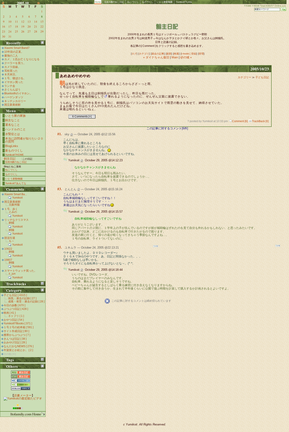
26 (22, 31)
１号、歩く (11, 209)
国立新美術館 (12, 104)
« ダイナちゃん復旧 (156, 57)
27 (29, 31)
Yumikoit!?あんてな (15, 183)
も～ (11, 240)
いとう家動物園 (164, 2)
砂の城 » (186, 57)
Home (98, 2)
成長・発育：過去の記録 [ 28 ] (26, 301)
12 (22, 21)
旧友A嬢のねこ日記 (114, 2)
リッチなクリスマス (16, 219)
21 (35, 26)
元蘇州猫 (14, 204)
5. (60, 247)
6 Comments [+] (81, 116)
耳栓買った (11, 70)
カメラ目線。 (12, 67)
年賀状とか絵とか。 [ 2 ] (18, 350)
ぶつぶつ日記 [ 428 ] (16, 309)
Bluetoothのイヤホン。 (18, 93)
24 (10, 31)
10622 (8, 248)
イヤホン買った (13, 82)
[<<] (5, 3)
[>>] (41, 3)
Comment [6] (240, 121)
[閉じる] (42, 42)
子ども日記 (262, 77)
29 (42, 31)
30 (3, 36)
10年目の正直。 (14, 51)
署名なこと (12, 124)
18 (16, 26)
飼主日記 (10, 158)
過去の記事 (157, 53)
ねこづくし (133, 2)
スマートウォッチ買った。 (20, 270)
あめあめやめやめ (75, 76)
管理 (201, 53)
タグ (134, 53)
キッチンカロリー (15, 101)
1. (60, 133)
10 (10, 21)
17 (10, 26)
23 (3, 31)
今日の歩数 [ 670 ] (14, 305)
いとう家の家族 (15, 115)
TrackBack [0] (260, 121)
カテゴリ (144, 53)
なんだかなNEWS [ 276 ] (18, 346)
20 (29, 26)
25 (16, 31)
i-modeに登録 (188, 53)
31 (10, 36)
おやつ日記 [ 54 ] (14, 319)
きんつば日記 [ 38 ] (15, 338)
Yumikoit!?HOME (14, 154)
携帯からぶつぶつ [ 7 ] (17, 335)
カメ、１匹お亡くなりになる (22, 59)
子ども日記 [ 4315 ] (15, 295)
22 (42, 26)
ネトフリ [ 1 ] (16, 316)
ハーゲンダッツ (13, 97)
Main (175, 57)
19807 (8, 259)
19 (22, 26)
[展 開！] (42, 283)
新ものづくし (14, 150)
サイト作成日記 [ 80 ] (16, 331)
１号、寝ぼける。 (15, 78)
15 (42, 21)
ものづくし (147, 2)
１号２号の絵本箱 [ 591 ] (18, 327)
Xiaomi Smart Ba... (15, 194)
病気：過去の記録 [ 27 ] (22, 298)
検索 (176, 53)
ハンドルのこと (15, 129)
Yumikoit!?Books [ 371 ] (18, 323)
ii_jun (12, 273)
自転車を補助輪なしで (88, 96)
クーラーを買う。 (15, 63)
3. (60, 188)
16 (3, 26)
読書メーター (23, 395)
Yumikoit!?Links (184, 2)
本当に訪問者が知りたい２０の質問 (24, 140)
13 (29, 21)
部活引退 (9, 238)
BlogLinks (11, 146)
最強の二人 (11, 55)
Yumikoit (17, 197)
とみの (13, 212)
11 (16, 21)
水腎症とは (12, 134)
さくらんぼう (12, 89)
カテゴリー (245, 77)
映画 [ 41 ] (10, 312)
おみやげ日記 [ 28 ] (15, 342)
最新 (168, 53)
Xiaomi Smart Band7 (17, 48)
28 (35, 31)
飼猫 (11, 222)
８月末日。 (11, 74)
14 (35, 21)
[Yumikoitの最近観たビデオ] (23, 398)
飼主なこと (12, 120)
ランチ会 (9, 86)
